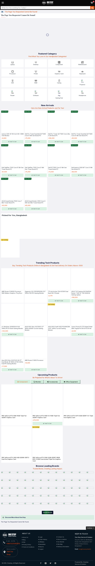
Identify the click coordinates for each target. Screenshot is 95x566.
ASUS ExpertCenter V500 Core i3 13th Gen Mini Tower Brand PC (35, 202)
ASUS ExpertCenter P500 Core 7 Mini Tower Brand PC (12, 202)
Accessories (53, 382)
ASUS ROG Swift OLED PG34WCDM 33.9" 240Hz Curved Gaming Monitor (59, 328)
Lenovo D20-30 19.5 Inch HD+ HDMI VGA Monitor (13, 134)
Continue (89, 528)
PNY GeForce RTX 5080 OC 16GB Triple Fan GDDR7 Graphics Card (46, 416)
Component (23, 382)
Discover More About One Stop (15, 517)
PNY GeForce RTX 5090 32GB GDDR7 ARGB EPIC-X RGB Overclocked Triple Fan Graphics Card (47, 459)
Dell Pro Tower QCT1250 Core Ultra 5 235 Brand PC (59, 134)
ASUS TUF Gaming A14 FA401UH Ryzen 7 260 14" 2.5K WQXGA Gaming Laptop (81, 293)
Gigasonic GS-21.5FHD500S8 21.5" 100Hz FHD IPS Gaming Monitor (35, 292)
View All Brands (47, 512)
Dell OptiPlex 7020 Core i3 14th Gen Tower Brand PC (34, 168)
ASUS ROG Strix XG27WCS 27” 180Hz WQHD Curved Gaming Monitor (34, 328)
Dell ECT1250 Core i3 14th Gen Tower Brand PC (57, 168)
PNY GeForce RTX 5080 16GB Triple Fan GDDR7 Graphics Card (14, 416)
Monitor (38, 382)
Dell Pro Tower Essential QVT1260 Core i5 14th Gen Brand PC (81, 134)
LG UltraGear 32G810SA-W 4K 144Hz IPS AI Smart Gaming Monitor (12, 327)
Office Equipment (72, 382)
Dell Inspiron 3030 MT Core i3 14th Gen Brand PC (81, 168)
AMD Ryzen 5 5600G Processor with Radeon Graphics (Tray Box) (12, 292)
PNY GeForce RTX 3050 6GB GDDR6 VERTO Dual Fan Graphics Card (15, 458)
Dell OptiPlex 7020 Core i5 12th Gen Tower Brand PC (13, 168)
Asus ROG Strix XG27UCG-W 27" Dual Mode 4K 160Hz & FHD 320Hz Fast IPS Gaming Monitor (12, 361)
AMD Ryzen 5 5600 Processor (34, 360)
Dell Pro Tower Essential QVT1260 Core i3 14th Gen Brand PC (35, 134)
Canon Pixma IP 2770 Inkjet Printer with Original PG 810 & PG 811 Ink (81, 327)
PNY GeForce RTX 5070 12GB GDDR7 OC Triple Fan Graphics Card (78, 416)
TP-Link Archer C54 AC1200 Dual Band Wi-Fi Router (58, 292)
